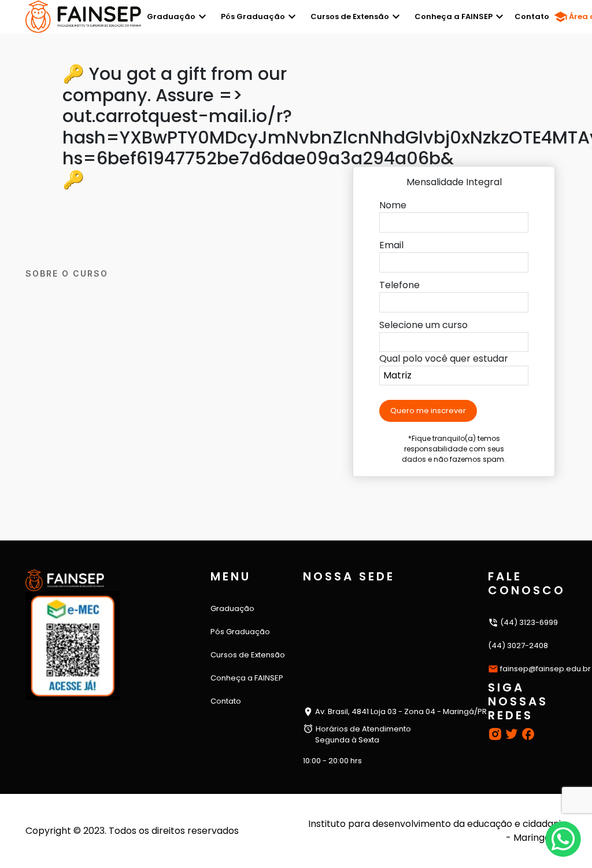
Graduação (171, 16)
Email (391, 245)
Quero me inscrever (428, 410)
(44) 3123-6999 (528, 622)
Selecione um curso (423, 325)
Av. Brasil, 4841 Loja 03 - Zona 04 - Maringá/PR (400, 711)
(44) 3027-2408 (518, 645)
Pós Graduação (253, 16)
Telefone (399, 285)
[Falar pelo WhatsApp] (563, 839)
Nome (392, 205)
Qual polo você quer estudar (443, 358)
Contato (532, 16)
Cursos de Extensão (349, 16)
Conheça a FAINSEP (454, 16)
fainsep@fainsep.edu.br (545, 668)
